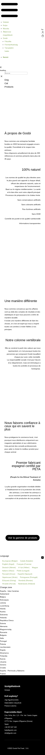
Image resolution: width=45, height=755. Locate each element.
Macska (6, 29)
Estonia (3, 623)
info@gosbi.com (10, 733)
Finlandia (3, 656)
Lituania (3, 662)
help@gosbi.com (10, 730)
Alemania (3, 626)
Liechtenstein (5, 647)
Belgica (3, 597)
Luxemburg (4, 606)
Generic (3, 665)
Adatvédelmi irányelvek (12, 703)
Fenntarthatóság (11, 45)
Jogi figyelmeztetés (11, 700)
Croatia (3, 668)
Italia (2, 638)
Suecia (2, 659)
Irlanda (3, 609)
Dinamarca (4, 653)
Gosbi (5, 38)
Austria (3, 612)
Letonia (3, 603)
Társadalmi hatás (9, 49)
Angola (3, 650)
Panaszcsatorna (10, 706)
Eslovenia (4, 615)
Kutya (5, 25)
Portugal (3, 641)
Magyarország (5, 629)
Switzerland (4, 594)
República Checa (7, 620)
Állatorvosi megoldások (7, 33)
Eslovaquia (4, 600)
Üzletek (6, 22)
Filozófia (8, 41)
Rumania (3, 632)
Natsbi (5, 57)
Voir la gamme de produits (22, 537)
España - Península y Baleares (12, 671)
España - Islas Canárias (9, 591)
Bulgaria (3, 635)
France (3, 674)
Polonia (3, 644)
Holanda (3, 618)
